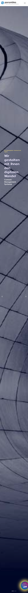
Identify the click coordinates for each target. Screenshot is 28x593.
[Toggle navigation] (25, 3)
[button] (2, 296)
